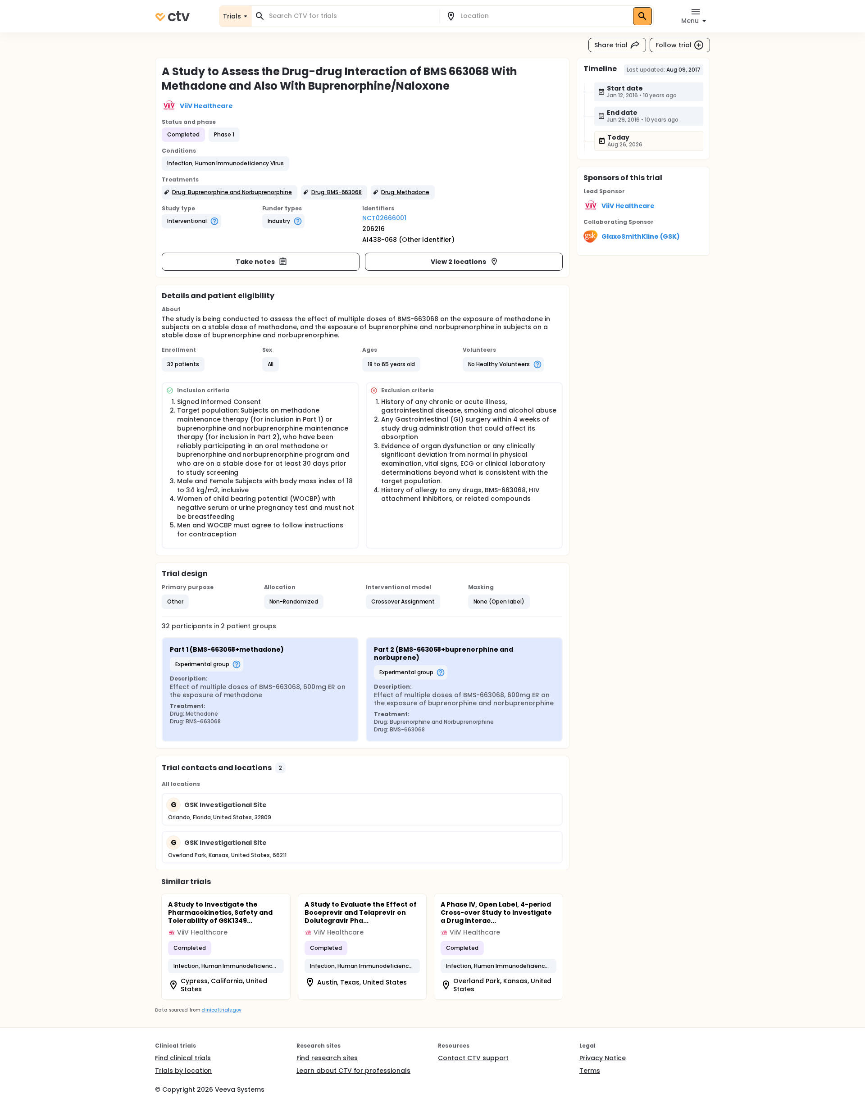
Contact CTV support (473, 1058)
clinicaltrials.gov (221, 1010)
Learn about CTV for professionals (353, 1071)
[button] (225, 163)
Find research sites (327, 1058)
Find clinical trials (183, 1058)
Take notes (255, 261)
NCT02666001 (384, 218)
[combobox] (351, 16)
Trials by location (183, 1071)
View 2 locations (458, 261)
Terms (589, 1071)
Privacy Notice (602, 1058)
